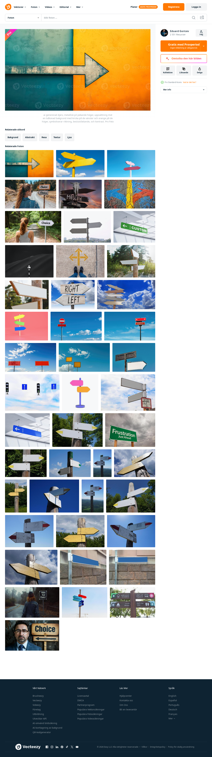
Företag (37, 709)
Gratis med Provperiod (184, 46)
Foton (34, 6)
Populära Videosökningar (90, 718)
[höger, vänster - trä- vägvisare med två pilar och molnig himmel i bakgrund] (73, 294)
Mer (78, 6)
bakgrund (13, 137)
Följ (201, 34)
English (172, 695)
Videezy (37, 704)
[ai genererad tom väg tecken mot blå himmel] (76, 326)
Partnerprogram (85, 704)
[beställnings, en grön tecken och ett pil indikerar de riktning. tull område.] (134, 227)
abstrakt (30, 137)
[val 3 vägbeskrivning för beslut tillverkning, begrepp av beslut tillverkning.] (80, 261)
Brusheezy (38, 695)
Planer (134, 6)
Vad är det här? (189, 82)
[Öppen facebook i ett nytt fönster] (47, 747)
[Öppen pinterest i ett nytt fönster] (62, 747)
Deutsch (173, 709)
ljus (69, 137)
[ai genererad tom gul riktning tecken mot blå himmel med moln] (80, 163)
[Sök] (194, 17)
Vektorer (18, 6)
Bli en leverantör (128, 709)
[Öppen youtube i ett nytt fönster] (77, 747)
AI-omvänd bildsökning (45, 723)
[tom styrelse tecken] (133, 357)
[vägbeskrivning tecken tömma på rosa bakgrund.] (26, 326)
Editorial (64, 6)
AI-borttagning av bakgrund (47, 727)
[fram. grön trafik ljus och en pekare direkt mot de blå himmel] (32, 392)
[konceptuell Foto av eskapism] (29, 261)
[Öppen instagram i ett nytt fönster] (52, 747)
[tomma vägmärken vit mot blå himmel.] (128, 392)
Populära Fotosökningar (89, 714)
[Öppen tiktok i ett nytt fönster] (67, 747)
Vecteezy (37, 700)
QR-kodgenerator (42, 732)
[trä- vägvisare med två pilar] (77, 430)
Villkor (144, 746)
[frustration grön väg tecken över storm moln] (130, 430)
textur (57, 137)
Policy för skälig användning (181, 746)
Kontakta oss (126, 700)
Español (173, 700)
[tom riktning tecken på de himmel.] (84, 602)
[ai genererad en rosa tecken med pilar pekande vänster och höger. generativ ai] (131, 163)
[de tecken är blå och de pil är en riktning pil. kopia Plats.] (27, 430)
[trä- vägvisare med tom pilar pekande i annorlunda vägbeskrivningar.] (131, 261)
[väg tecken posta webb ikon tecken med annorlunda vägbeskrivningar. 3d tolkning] (80, 392)
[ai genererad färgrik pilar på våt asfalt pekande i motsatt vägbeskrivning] (129, 194)
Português (174, 704)
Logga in (196, 6)
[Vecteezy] (8, 7)
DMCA (80, 700)
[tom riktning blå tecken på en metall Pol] (83, 567)
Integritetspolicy (157, 746)
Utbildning (38, 714)
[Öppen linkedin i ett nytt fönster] (57, 747)
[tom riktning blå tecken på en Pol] (132, 567)
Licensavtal (83, 695)
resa (44, 137)
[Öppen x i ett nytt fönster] (72, 747)
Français (173, 714)
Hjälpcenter (126, 695)
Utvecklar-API (40, 718)
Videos (48, 6)
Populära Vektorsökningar (91, 709)
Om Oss (124, 704)
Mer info (167, 89)
